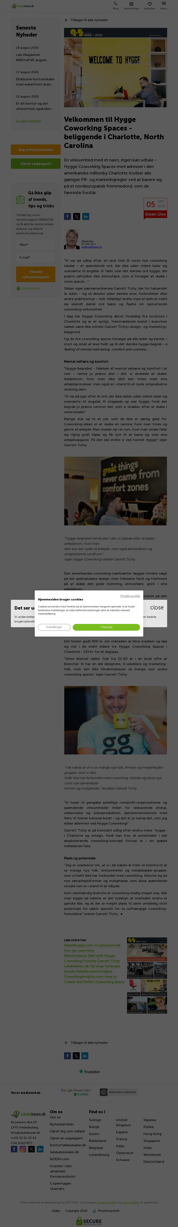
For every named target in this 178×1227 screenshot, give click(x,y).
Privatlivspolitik (130, 596)
